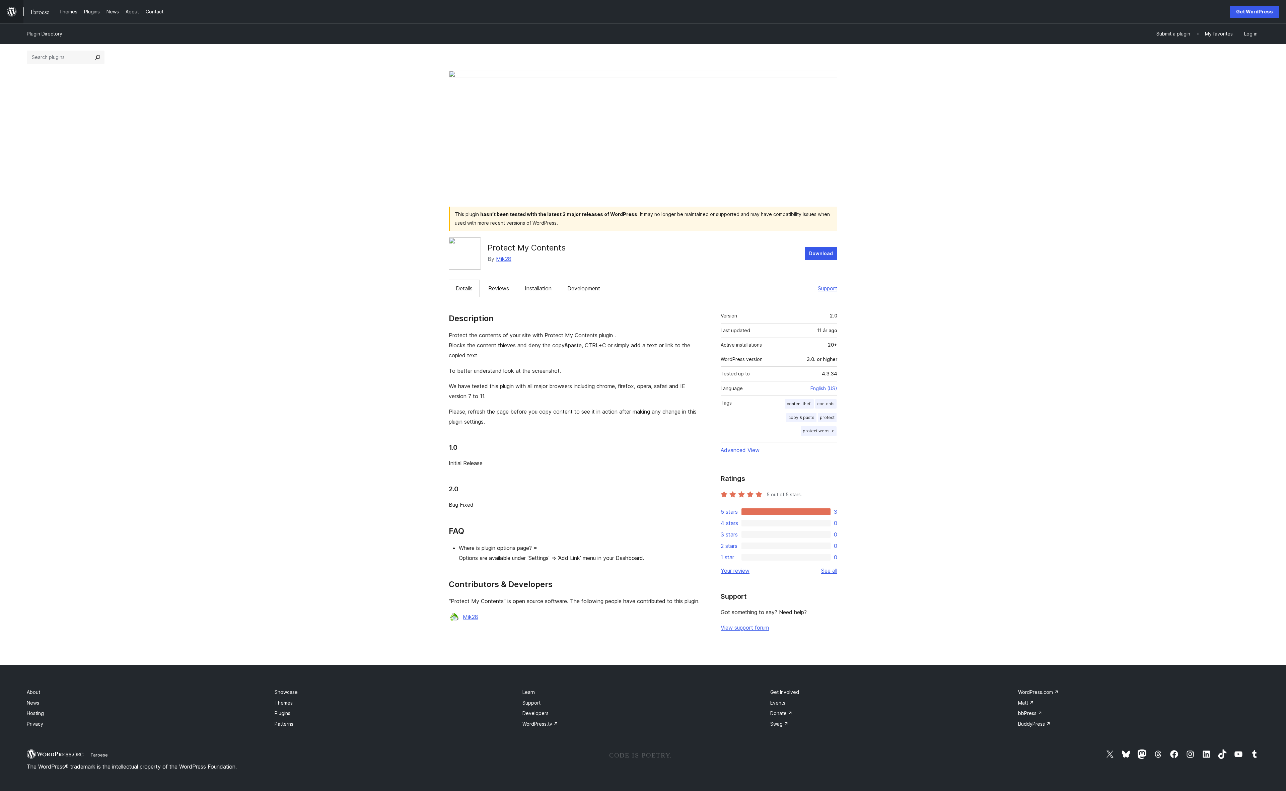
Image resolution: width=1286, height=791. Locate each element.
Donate (781, 713)
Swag (779, 724)
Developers (535, 713)
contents (826, 403)
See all (829, 570)
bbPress (1030, 713)
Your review (735, 570)
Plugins (282, 713)
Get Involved (784, 692)
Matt (1026, 703)
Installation (538, 288)
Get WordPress (1254, 11)
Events (777, 703)
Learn (528, 692)
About (33, 692)
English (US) (823, 388)
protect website (819, 430)
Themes (284, 703)
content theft (799, 403)
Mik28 (503, 259)
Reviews (498, 288)
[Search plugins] (97, 57)
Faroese (99, 755)
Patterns (284, 724)
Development (583, 288)
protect (827, 417)
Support (827, 288)
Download (821, 253)
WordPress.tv (540, 724)
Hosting (35, 713)
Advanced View (740, 450)
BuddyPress (1034, 724)
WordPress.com (1038, 692)
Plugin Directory (44, 34)
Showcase (286, 692)
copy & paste (801, 417)
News (33, 703)
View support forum (745, 627)
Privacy (35, 724)
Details (464, 288)
